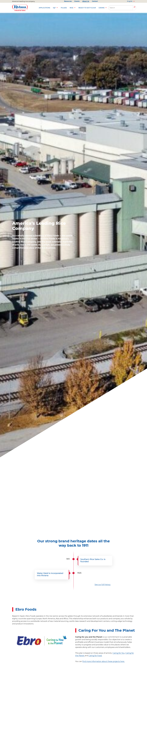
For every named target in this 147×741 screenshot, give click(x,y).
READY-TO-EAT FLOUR (87, 8)
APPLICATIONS (44, 8)
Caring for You (119, 653)
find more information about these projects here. (103, 661)
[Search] (134, 7)
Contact (95, 1)
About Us (85, 1)
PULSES (64, 8)
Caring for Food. (95, 656)
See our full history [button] (103, 585)
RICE (71, 8)
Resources (68, 1)
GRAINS (101, 8)
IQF (54, 8)
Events (77, 1)
